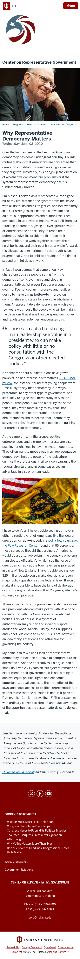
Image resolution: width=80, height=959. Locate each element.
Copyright (16, 952)
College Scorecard (32, 947)
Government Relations (19, 869)
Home (5, 124)
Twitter (31, 793)
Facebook (40, 793)
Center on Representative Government (39, 62)
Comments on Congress (63, 124)
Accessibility (13, 947)
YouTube (48, 793)
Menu (70, 6)
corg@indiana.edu (40, 917)
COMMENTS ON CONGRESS (20, 814)
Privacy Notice (66, 947)
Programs (18, 124)
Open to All (50, 947)
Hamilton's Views (36, 124)
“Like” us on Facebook (18, 772)
